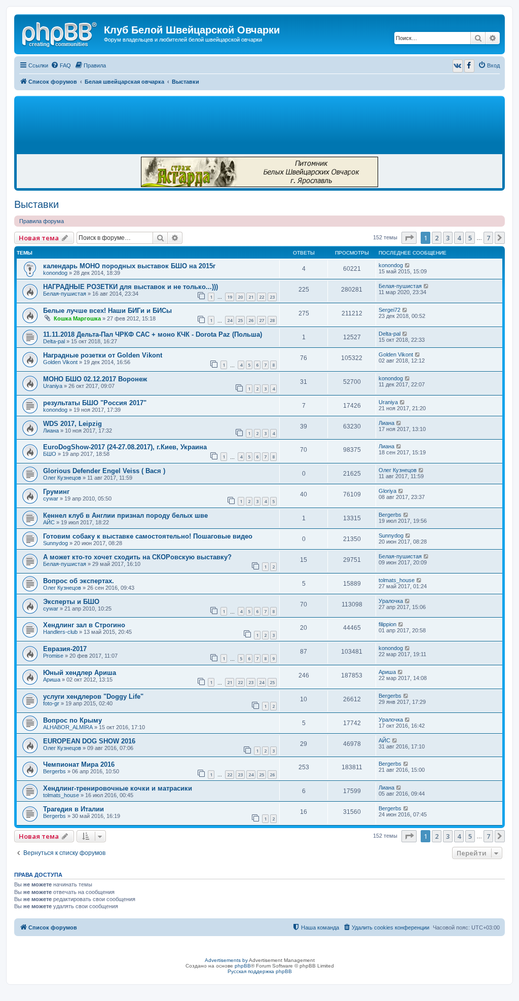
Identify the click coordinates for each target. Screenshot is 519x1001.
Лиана (51, 430)
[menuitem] (61, 65)
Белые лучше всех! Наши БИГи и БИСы (107, 310)
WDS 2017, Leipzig (72, 423)
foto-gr (51, 703)
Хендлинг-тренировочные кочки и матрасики (117, 788)
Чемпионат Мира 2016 (79, 764)
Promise (53, 656)
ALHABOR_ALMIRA (68, 727)
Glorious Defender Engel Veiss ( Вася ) (104, 471)
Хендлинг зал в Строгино (84, 625)
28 (272, 320)
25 (240, 320)
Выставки (36, 204)
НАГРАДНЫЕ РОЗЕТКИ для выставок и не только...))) (130, 287)
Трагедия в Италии (73, 809)
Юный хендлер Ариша (79, 672)
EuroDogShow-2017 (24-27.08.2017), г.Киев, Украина (125, 447)
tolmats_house (397, 580)
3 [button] (448, 237)
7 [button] (488, 237)
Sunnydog (55, 543)
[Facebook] (469, 66)
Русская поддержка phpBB (260, 971)
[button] (409, 238)
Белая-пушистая (64, 294)
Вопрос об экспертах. (78, 581)
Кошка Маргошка (77, 318)
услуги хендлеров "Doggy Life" (93, 696)
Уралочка (391, 601)
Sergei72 (389, 310)
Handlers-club (60, 632)
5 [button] (470, 237)
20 (240, 297)
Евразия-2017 (65, 649)
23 (272, 297)
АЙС (49, 522)
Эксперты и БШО (71, 601)
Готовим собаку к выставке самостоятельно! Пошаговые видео (147, 536)
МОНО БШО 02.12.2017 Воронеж (95, 379)
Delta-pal (54, 341)
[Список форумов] (60, 33)
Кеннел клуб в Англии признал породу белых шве (125, 515)
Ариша (51, 679)
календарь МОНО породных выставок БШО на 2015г (129, 266)
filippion (387, 624)
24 (229, 320)
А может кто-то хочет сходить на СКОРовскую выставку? (137, 557)
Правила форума (41, 221)
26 (250, 320)
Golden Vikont (60, 362)
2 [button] (436, 237)
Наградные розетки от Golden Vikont (102, 355)
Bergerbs (390, 515)
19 (229, 297)
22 (261, 297)
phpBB (243, 966)
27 (261, 320)
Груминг (56, 491)
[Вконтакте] (458, 66)
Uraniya (52, 386)
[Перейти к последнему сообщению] (407, 265)
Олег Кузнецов (62, 478)
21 (250, 297)
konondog (55, 273)
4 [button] (459, 237)
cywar (50, 498)
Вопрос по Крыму (72, 720)
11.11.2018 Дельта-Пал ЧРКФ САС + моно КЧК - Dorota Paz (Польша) (152, 334)
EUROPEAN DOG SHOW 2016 (89, 741)
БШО (49, 454)
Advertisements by (226, 960)
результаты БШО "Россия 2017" (94, 403)
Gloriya (387, 491)
